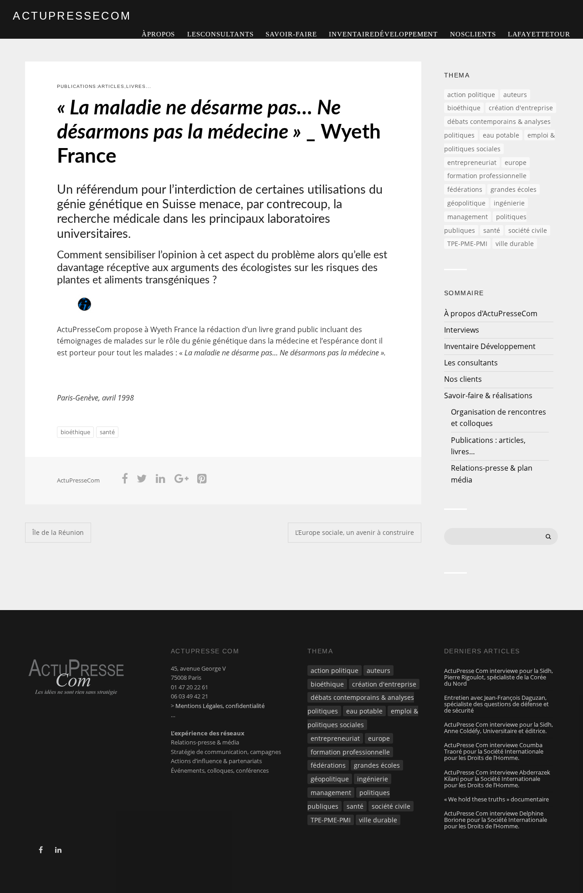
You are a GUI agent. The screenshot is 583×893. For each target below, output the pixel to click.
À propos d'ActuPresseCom (490, 313)
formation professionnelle (487, 175)
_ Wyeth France (219, 132)
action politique (471, 94)
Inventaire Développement (383, 34)
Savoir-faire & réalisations (488, 395)
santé (107, 432)
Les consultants (220, 34)
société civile (527, 230)
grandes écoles (514, 189)
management (467, 216)
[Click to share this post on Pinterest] (202, 480)
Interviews (461, 330)
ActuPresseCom (78, 480)
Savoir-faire (291, 34)
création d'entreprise (521, 107)
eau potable (501, 135)
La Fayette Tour (539, 34)
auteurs (515, 94)
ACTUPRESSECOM (72, 16)
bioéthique (75, 432)
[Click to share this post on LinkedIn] (160, 480)
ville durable (515, 243)
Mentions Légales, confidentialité (220, 706)
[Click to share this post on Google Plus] (181, 480)
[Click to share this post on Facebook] (124, 480)
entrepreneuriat (471, 162)
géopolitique (466, 203)
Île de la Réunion (58, 532)
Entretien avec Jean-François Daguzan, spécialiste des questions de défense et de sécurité (496, 703)
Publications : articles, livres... (104, 86)
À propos (158, 34)
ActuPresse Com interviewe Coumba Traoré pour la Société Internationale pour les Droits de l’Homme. (493, 751)
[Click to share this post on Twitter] (142, 480)
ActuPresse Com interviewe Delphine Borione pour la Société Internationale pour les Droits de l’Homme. (495, 819)
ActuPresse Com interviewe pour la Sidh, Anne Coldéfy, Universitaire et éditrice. (498, 727)
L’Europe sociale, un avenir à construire (354, 532)
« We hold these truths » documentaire (496, 799)
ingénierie (509, 203)
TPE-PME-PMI (467, 243)
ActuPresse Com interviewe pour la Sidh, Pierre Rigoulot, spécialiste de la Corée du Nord (498, 677)
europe (516, 162)
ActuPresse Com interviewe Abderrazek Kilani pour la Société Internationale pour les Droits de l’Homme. (497, 778)
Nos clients (473, 34)
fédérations (464, 189)
